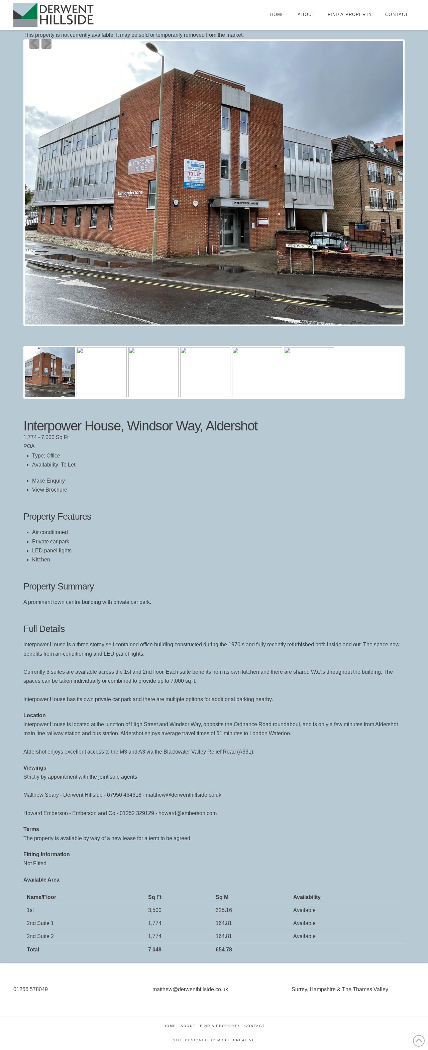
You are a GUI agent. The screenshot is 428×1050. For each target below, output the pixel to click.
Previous (34, 44)
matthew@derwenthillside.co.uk (190, 989)
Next (46, 44)
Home (170, 1026)
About (188, 1026)
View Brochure (49, 490)
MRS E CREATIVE (236, 1040)
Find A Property (220, 1026)
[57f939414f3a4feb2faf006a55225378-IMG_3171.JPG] (214, 182)
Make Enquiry (48, 481)
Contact (254, 1026)
